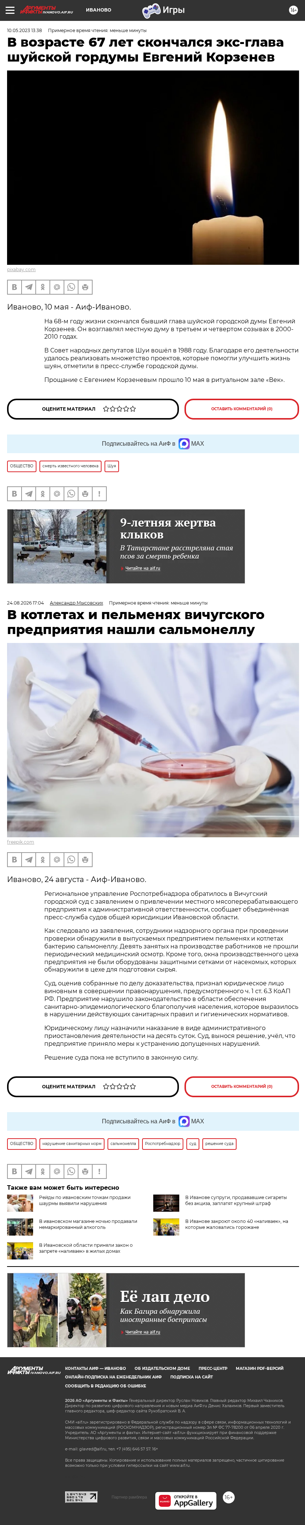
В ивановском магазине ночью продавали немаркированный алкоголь (88, 1224)
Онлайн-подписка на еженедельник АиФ (113, 1377)
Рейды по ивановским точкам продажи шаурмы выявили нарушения (85, 1200)
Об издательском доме (162, 1368)
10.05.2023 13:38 (24, 30)
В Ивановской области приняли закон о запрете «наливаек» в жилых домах (86, 1248)
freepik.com (20, 842)
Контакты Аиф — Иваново (95, 1368)
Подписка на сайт (191, 1377)
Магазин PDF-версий (259, 1368)
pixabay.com (21, 269)
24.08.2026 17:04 (25, 603)
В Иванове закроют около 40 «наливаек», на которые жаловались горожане (236, 1224)
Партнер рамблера (129, 1497)
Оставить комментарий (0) (242, 409)
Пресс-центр (213, 1368)
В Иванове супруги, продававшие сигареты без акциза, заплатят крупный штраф (236, 1200)
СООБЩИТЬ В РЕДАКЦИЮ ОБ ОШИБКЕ (105, 1386)
